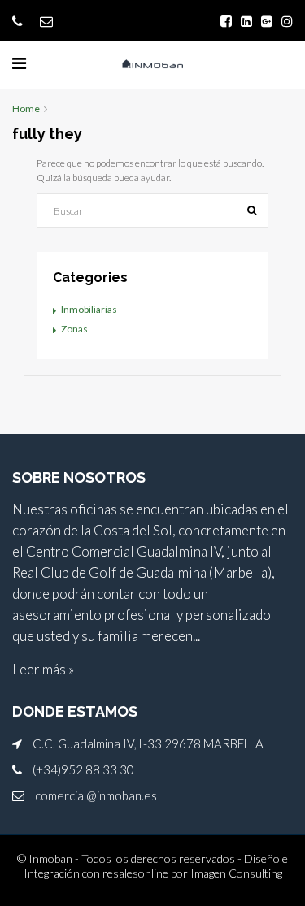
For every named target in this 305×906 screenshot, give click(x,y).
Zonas (74, 329)
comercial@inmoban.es (96, 795)
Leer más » (43, 669)
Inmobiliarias (89, 309)
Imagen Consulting (236, 873)
